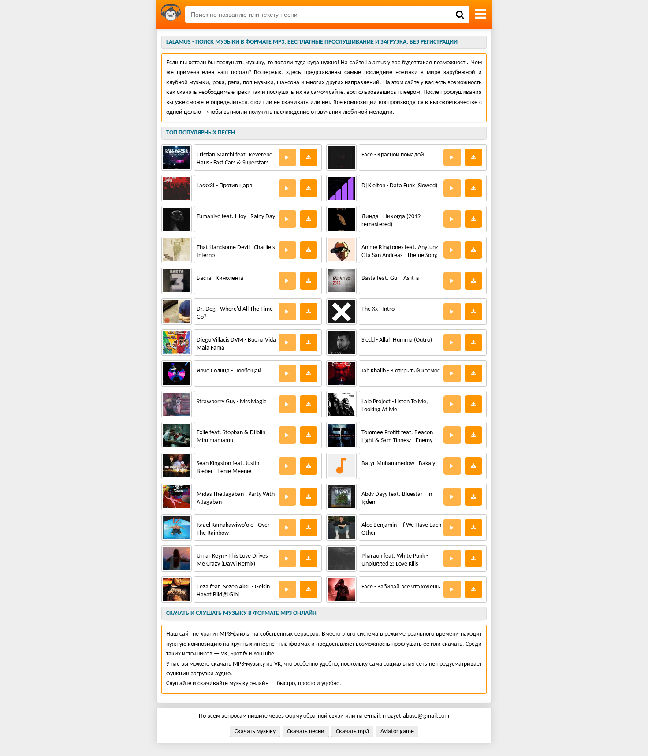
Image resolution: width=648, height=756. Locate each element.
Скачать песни (305, 731)
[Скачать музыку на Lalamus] (171, 14)
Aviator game (397, 731)
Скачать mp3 (352, 731)
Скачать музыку (255, 731)
